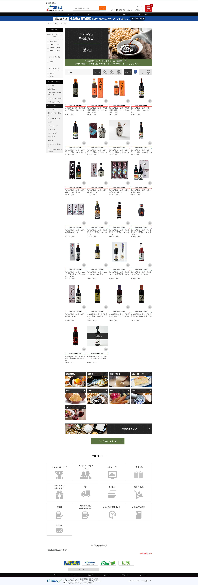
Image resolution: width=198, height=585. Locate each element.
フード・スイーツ (73, 14)
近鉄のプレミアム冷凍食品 (54, 114)
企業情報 (96, 579)
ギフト (55, 14)
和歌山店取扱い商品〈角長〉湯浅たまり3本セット (119, 191)
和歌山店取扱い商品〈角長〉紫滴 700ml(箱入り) (75, 191)
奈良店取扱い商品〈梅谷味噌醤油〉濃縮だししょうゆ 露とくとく (119, 316)
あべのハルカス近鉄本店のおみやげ (54, 93)
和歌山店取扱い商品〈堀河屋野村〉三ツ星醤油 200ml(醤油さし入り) (141, 232)
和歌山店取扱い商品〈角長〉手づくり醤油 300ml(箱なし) (141, 151)
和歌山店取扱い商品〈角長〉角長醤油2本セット (141, 191)
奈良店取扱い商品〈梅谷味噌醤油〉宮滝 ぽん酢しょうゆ (75, 109)
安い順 (104, 71)
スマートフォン (83, 569)
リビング (90, 14)
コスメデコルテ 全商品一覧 (55, 145)
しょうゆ (52, 73)
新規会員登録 (121, 10)
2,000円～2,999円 (55, 47)
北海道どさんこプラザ (54, 102)
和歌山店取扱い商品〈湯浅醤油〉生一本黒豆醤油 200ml (119, 273)
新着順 (118, 71)
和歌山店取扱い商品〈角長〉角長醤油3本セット (75, 231)
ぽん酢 (52, 76)
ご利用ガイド (139, 10)
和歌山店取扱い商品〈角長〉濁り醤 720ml (75, 315)
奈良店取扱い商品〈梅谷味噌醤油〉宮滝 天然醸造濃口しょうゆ (97, 316)
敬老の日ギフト (52, 89)
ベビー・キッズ (142, 14)
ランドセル (51, 85)
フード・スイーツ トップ (107, 441)
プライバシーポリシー (135, 581)
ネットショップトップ (71, 579)
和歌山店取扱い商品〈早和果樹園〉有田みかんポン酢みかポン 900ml (97, 110)
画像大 (148, 71)
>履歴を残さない (145, 553)
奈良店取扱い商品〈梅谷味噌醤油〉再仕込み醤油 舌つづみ (141, 315)
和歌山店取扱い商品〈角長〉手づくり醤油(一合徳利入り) (119, 151)
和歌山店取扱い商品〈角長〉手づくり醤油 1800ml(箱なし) (141, 110)
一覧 (142, 71)
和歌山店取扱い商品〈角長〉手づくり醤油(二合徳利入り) (97, 151)
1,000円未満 (53, 41)
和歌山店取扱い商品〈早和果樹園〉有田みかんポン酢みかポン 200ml (119, 110)
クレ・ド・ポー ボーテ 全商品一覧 (55, 150)
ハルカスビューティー (54, 126)
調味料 (52, 62)
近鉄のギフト (51, 136)
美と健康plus (51, 140)
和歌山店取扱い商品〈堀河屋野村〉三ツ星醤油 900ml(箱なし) (97, 232)
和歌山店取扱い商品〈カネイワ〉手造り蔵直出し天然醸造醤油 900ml (75, 274)
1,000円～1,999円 (55, 44)
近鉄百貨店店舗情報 (85, 579)
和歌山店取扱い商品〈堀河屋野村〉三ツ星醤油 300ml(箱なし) (119, 232)
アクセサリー (125, 14)
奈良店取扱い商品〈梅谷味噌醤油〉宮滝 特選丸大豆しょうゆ (75, 358)
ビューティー (107, 14)
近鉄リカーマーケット (54, 118)
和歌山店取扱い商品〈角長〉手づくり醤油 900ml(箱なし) (75, 151)
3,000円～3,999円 (55, 50)
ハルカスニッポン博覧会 (54, 98)
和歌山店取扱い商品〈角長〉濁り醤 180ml (97, 191)
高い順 (111, 71)
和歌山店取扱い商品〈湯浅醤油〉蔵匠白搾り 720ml (141, 273)
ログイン (113, 10)
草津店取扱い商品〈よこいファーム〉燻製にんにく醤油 (97, 357)
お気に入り (130, 10)
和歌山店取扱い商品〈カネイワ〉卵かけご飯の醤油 (97, 273)
